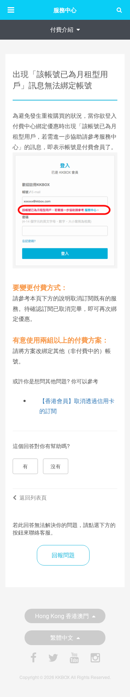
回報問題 (63, 555)
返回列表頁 (33, 497)
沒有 (56, 466)
